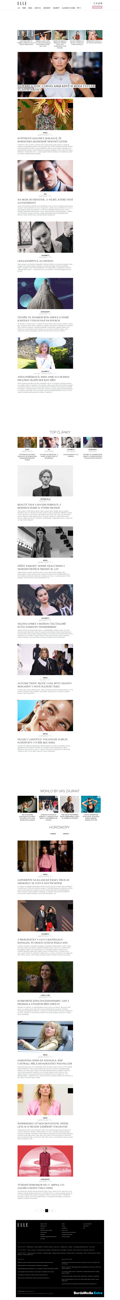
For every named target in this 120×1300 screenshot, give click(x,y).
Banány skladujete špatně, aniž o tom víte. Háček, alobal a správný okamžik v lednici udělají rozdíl (80, 1280)
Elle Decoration (87, 1224)
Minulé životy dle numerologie (43, 1250)
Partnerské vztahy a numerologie (59, 1250)
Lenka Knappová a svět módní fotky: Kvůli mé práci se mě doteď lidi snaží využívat (36, 1271)
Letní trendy (92, 1246)
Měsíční (66, 834)
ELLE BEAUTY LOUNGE (68, 8)
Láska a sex (45, 995)
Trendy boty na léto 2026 (88, 1250)
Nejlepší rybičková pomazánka (59, 1253)
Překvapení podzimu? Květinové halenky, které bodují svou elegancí (33, 1265)
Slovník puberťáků (38, 1246)
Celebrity (56, 8)
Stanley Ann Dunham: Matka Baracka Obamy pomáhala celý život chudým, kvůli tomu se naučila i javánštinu (81, 1267)
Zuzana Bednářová (43, 736)
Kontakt (42, 1228)
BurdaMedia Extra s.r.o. (29, 1291)
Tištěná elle (45, 499)
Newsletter (43, 1224)
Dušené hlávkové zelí (28, 1254)
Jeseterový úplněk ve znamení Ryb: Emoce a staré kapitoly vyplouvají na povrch (35, 1262)
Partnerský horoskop (48, 1246)
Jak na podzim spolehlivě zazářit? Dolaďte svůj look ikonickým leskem (27, 817)
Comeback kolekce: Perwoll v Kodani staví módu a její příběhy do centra (48, 817)
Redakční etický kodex (46, 1230)
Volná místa (43, 1232)
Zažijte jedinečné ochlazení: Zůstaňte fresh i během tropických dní (91, 817)
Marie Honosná (43, 314)
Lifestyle (38, 8)
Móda (24, 8)
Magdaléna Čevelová (43, 135)
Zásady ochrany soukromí (69, 1232)
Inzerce (42, 1234)
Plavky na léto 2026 (77, 1250)
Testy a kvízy (57, 1246)
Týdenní (53, 834)
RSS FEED (42, 1238)
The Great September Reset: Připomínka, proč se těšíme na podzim (69, 816)
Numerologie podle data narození (80, 1246)
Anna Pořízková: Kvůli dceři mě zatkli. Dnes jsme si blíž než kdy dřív (33, 1274)
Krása (30, 8)
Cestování (70, 1246)
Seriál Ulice (69, 1250)
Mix (45, 194)
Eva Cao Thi (43, 680)
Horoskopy (47, 8)
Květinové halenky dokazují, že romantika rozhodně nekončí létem (27, 457)
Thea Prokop (37, 373)
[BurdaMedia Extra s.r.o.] (88, 1293)
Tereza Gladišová (43, 257)
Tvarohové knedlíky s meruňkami (34, 1253)
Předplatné (43, 1226)
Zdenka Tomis (43, 501)
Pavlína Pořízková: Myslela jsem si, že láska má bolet (77, 42)
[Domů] (23, 1225)
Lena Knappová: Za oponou (36, 261)
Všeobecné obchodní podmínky (48, 1236)
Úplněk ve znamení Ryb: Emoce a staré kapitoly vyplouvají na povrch (92, 456)
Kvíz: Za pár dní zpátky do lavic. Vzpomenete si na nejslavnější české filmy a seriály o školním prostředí (81, 1272)
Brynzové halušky (92, 1253)
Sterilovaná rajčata (47, 1253)
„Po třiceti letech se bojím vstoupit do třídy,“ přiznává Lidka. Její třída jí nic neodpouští (80, 1276)
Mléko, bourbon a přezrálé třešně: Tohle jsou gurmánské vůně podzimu (60, 44)
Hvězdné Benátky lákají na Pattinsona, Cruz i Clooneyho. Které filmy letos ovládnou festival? (38, 1268)
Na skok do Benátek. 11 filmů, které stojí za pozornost (49, 456)
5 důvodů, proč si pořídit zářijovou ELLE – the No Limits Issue (26, 42)
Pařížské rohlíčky (71, 1253)
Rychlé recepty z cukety (81, 1253)
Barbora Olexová (43, 196)
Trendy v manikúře (31, 1250)
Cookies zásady (66, 1236)
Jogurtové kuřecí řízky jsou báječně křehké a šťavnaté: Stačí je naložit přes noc (79, 1283)
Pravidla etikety (29, 1246)
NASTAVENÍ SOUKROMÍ (67, 1234)
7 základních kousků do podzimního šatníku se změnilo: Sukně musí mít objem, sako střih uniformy (81, 1263)
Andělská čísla (64, 1246)
